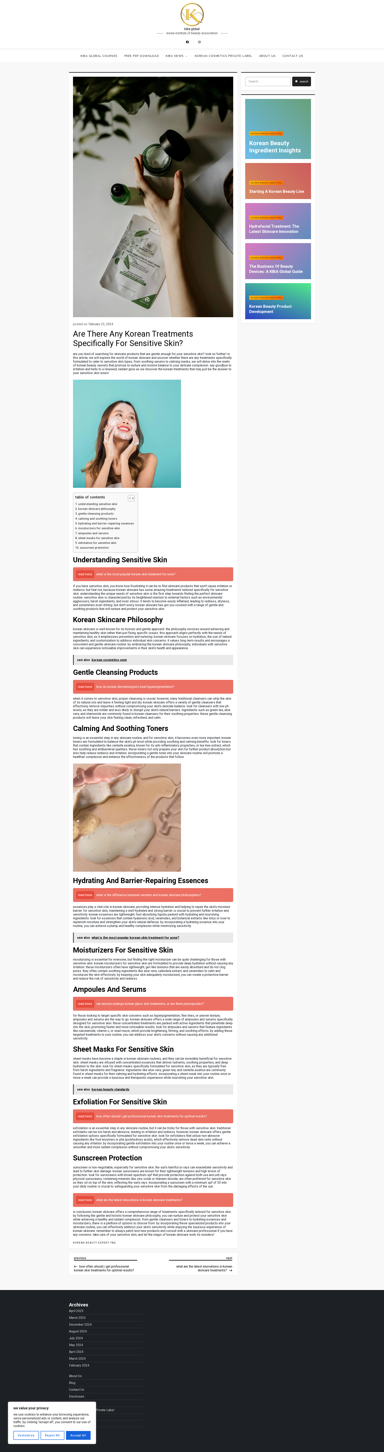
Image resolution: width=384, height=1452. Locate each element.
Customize (26, 1435)
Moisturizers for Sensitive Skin (99, 528)
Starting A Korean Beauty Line (276, 191)
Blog (72, 1383)
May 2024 (76, 1345)
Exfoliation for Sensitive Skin (97, 543)
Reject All (52, 1435)
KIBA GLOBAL (192, 29)
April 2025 (76, 1311)
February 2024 (79, 1365)
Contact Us (293, 56)
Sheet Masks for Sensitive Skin (98, 538)
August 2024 (78, 1331)
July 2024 (76, 1338)
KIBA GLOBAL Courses (99, 56)
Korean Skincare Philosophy (96, 509)
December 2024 (80, 1324)
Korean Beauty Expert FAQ (94, 1242)
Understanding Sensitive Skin (97, 504)
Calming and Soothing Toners (97, 518)
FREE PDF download (141, 56)
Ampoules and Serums (93, 533)
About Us (267, 56)
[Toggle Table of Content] (129, 498)
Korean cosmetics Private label (223, 56)
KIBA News (175, 56)
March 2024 (77, 1358)
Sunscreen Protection (94, 547)
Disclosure (76, 1396)
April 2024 (76, 1352)
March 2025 (77, 1318)
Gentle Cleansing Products (96, 513)
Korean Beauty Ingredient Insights (275, 147)
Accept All (78, 1435)
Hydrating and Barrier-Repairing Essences (106, 523)
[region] (52, 1423)
